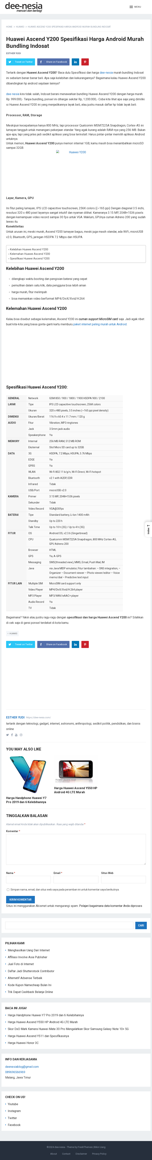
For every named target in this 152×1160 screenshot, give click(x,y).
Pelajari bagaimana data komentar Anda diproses (110, 906)
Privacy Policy (99, 1153)
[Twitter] (8, 735)
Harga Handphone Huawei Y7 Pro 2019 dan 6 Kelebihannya (46, 1015)
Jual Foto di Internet (21, 964)
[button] (135, 7)
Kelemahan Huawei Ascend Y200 (30, 254)
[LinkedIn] (75, 61)
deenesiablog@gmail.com (22, 1066)
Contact (66, 1153)
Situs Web (107, 873)
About (53, 1153)
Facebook (14, 1125)
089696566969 (15, 1072)
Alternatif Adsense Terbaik (25, 978)
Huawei (20, 26)
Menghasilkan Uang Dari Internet (29, 950)
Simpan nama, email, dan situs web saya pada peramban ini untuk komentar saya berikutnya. (65, 889)
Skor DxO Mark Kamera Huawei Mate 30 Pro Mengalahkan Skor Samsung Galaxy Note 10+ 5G (68, 1029)
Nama (10, 873)
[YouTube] (17, 735)
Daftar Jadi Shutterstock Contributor (31, 971)
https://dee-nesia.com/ (38, 717)
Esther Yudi (13, 53)
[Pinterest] (85, 61)
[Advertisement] (76, 358)
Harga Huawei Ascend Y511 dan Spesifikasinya (38, 1036)
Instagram (14, 1111)
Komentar (13, 831)
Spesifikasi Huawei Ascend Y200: (30, 258)
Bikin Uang (99, 1147)
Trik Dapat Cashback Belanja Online (30, 992)
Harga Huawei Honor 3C (23, 1043)
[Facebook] (12, 735)
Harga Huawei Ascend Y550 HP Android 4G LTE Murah (43, 1022)
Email (58, 873)
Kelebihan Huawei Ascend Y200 (29, 249)
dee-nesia (106, 72)
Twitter (12, 1118)
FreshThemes (85, 1147)
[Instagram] (22, 735)
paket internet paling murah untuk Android (100, 324)
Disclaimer (81, 1153)
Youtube (13, 1104)
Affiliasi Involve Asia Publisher (27, 957)
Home (9, 26)
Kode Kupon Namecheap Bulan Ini (29, 985)
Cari (141, 925)
